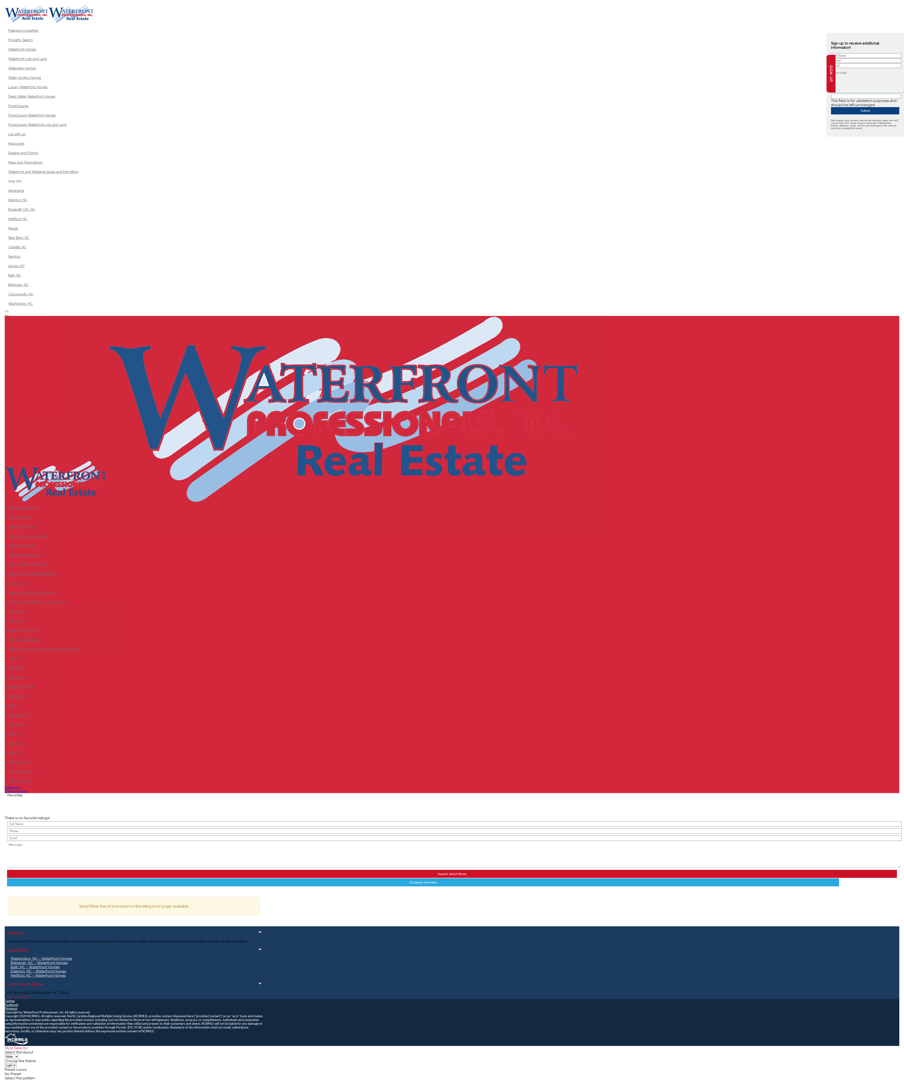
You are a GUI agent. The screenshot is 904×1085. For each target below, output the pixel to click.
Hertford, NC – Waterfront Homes (38, 975)
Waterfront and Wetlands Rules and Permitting (43, 172)
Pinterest (11, 1008)
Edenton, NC (17, 200)
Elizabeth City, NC (21, 209)
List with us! (17, 134)
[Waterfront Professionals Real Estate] (16, 1044)
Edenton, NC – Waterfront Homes (38, 971)
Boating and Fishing (23, 153)
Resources (16, 143)
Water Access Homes (24, 78)
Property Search (20, 40)
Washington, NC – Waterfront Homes (41, 958)
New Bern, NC (18, 238)
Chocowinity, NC (20, 294)
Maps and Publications (25, 162)
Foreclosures (18, 106)
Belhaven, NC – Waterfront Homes (39, 963)
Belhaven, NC (18, 285)
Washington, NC (20, 304)
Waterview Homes (22, 68)
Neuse (13, 228)
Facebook (11, 1005)
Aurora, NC (16, 266)
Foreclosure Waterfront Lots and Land (37, 125)
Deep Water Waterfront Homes (31, 96)
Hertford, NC (17, 219)
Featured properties (23, 30)
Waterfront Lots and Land (27, 59)
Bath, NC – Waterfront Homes (35, 967)
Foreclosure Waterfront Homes (32, 115)
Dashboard (12, 787)
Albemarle (16, 191)
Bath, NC (14, 275)
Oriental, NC (17, 247)
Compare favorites (423, 882)
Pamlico (14, 256)
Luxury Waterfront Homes (28, 87)
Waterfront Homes (22, 49)
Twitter (10, 1001)
